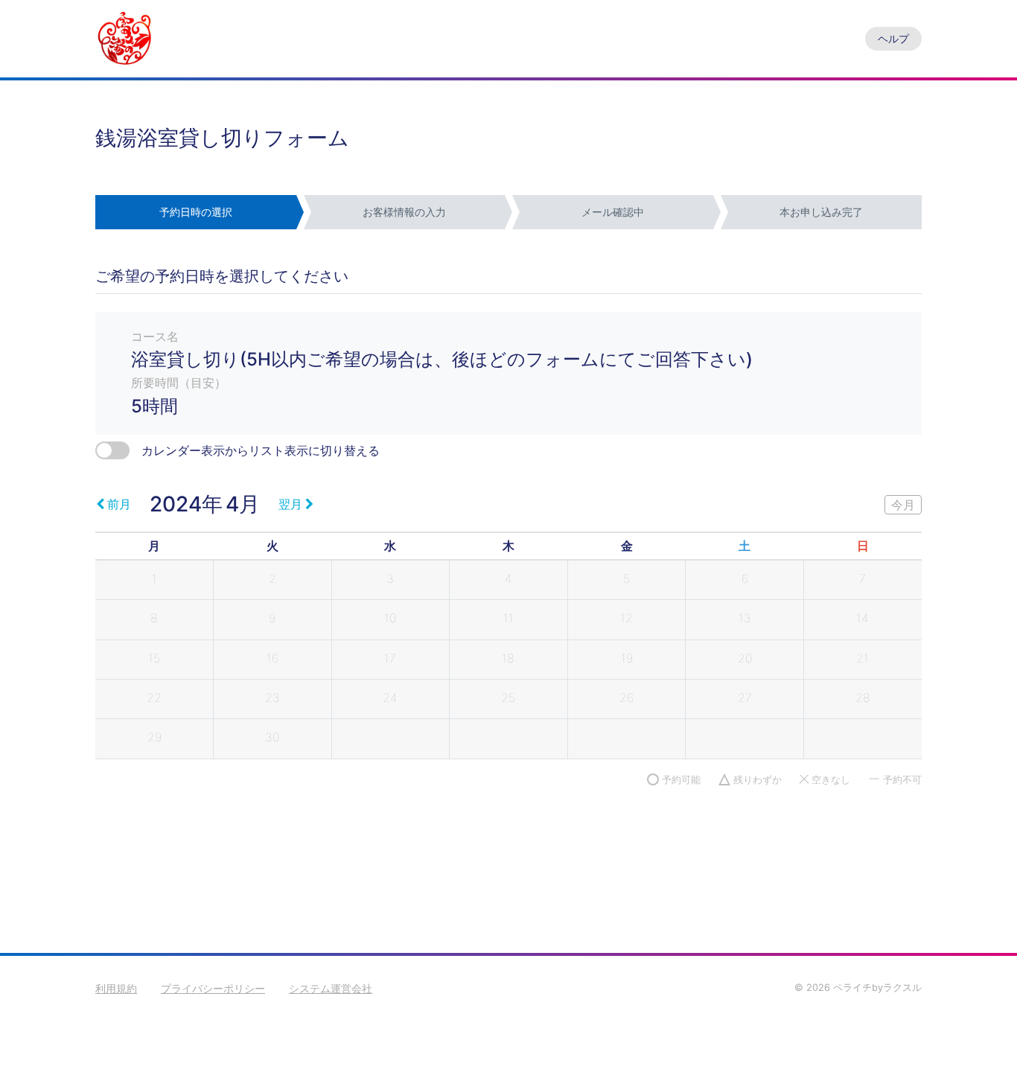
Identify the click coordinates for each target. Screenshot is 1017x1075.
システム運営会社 (330, 988)
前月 (119, 504)
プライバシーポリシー (213, 988)
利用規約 (116, 988)
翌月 (290, 504)
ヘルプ (893, 38)
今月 (903, 504)
